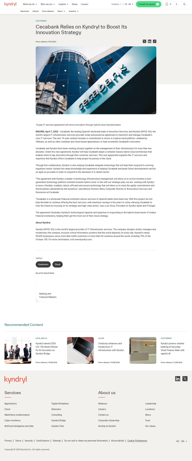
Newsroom (25, 11)
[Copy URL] (154, 41)
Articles (35, 11)
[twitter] (185, 378)
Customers (41, 21)
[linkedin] (177, 378)
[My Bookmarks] (176, 4)
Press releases (48, 11)
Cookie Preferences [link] (137, 440)
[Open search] (184, 4)
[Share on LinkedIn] (149, 41)
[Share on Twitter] (144, 41)
